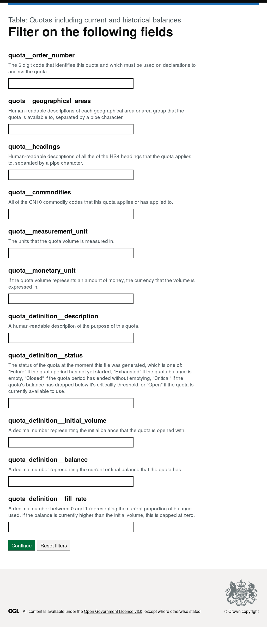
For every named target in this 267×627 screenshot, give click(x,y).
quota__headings (34, 146)
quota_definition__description (53, 316)
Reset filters (53, 545)
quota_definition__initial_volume (57, 420)
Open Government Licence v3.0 (113, 611)
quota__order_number (41, 55)
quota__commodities (39, 192)
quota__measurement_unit (48, 231)
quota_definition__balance (48, 459)
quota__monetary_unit (42, 270)
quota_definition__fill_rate (47, 498)
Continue (21, 545)
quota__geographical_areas (49, 100)
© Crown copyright (241, 611)
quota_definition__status (45, 355)
